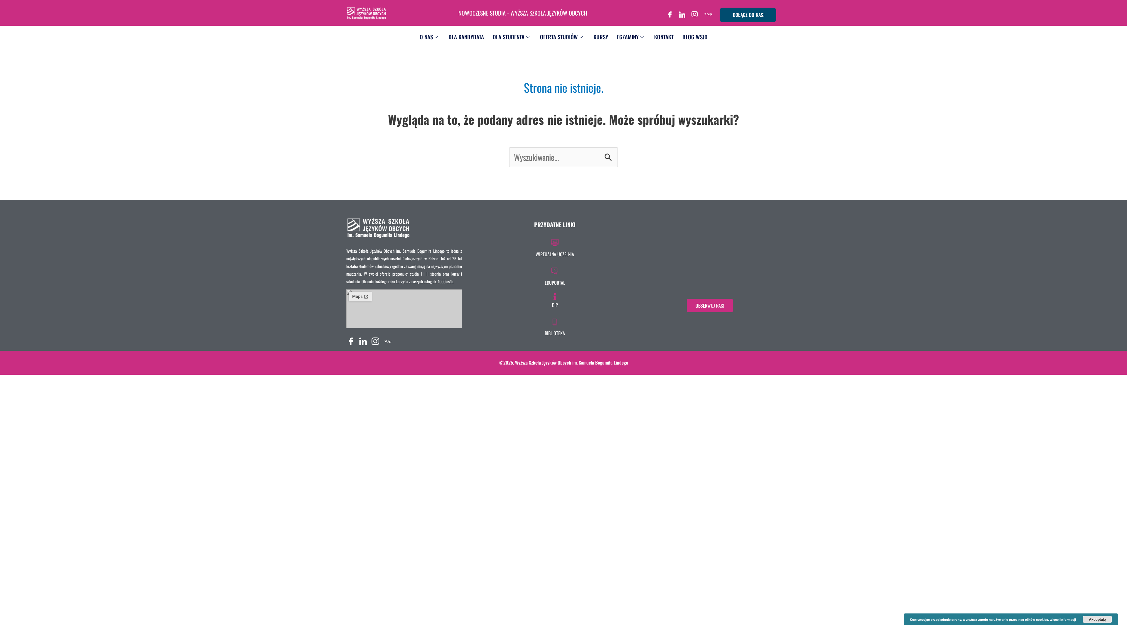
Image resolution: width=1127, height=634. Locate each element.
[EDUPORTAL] (555, 275)
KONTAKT (664, 37)
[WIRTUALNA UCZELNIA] (555, 247)
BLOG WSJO (695, 37)
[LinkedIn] (682, 12)
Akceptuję (1097, 619)
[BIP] (708, 12)
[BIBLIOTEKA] (555, 326)
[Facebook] (670, 12)
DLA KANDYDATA (466, 37)
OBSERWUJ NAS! (710, 305)
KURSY (600, 37)
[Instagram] (694, 12)
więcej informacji (1063, 619)
